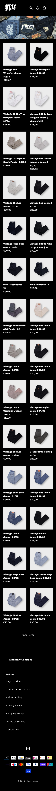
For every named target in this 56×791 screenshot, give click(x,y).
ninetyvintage (32, 781)
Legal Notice (13, 681)
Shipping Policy (15, 713)
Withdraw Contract (20, 659)
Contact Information (18, 689)
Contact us (12, 729)
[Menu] (50, 7)
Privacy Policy (14, 705)
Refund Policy (14, 697)
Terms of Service (15, 721)
